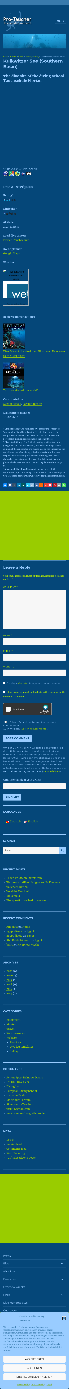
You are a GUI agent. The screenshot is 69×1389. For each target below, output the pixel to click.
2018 (9, 984)
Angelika (12, 926)
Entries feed (14, 1144)
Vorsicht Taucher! (17, 891)
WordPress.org (15, 1153)
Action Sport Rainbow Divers (24, 1077)
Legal (49, 1384)
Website (8, 666)
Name (8, 635)
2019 (9, 980)
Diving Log (13, 1086)
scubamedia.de (15, 1095)
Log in (10, 1139)
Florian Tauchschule (16, 240)
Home (5, 57)
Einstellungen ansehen (34, 1376)
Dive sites (13, 57)
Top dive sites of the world (20, 390)
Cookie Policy (23, 1384)
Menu (60, 21)
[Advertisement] (34, 525)
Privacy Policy (38, 1384)
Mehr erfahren (51, 771)
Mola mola (13, 895)
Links (6, 1294)
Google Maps (11, 253)
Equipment (13, 1019)
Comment (10, 587)
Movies (11, 1024)
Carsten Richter (32, 403)
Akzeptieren (34, 1359)
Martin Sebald (12, 403)
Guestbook (10, 1310)
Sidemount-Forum (18, 1099)
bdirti (9, 944)
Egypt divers (14, 931)
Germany (28, 57)
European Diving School (21, 1091)
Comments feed (16, 1148)
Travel (10, 1028)
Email (8, 651)
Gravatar (23, 683)
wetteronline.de (19, 304)
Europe (20, 57)
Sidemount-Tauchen (19, 1104)
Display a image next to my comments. (35, 683)
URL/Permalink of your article (22, 779)
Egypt (30, 931)
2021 (9, 971)
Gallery (14, 1051)
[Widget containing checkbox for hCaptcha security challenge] (27, 709)
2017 (9, 988)
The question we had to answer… (27, 900)
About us (15, 1042)
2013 (9, 993)
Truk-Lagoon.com (18, 1108)
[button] (64, 1318)
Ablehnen (34, 1367)
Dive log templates (21, 1046)
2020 (9, 975)
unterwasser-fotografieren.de (25, 1113)
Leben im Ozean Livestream (24, 878)
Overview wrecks (28, 944)
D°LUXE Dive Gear (17, 1082)
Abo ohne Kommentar (34, 728)
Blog (6, 1263)
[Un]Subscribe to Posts (21, 1157)
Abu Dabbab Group (18, 940)
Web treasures (15, 1033)
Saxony (36, 57)
